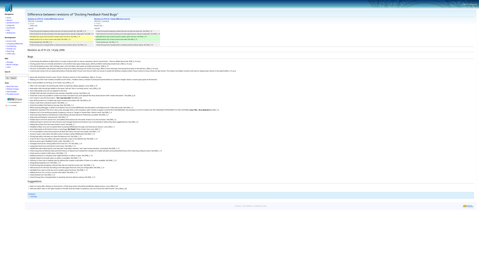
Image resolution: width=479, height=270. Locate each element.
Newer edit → (99, 25)
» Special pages (11, 91)
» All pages (9, 62)
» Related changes (12, 89)
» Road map (9, 51)
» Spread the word (12, 23)
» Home (8, 17)
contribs (39, 21)
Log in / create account (470, 4)
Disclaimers (238, 206)
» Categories (10, 25)
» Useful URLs (10, 53)
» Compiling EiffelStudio (14, 43)
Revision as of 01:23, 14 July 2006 (106, 19)
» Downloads (10, 28)
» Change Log (10, 49)
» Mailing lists (10, 33)
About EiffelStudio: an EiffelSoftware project (254, 206)
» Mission (8, 20)
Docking (34, 196)
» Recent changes (11, 64)
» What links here (11, 86)
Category (31, 194)
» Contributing (10, 46)
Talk (32, 21)
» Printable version (12, 94)
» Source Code (10, 41)
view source (58, 19)
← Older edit (32, 25)
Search (7, 72)
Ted (29, 21)
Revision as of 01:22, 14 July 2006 (40, 19)
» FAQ (7, 30)
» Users (8, 67)
